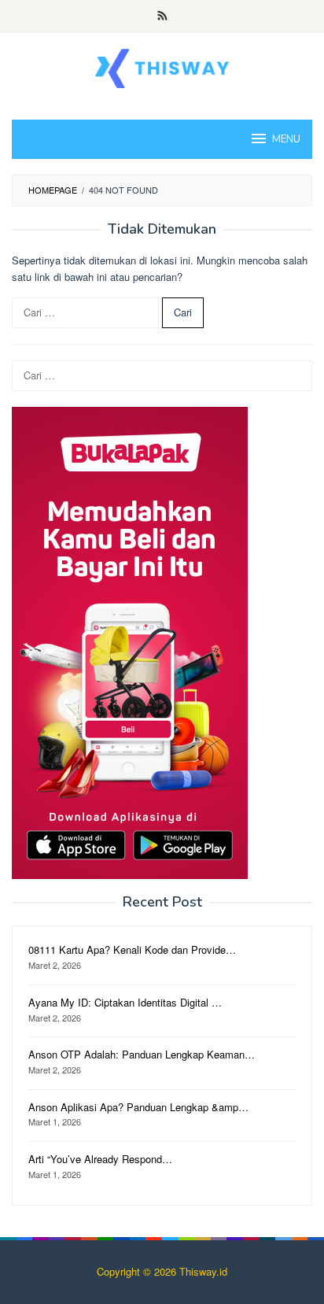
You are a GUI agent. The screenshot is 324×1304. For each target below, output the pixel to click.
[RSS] (162, 16)
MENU (286, 139)
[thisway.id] (161, 66)
